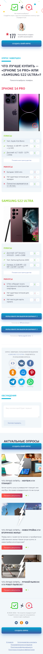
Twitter (22, 386)
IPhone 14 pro (24, 323)
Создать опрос (21, 630)
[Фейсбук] (26, 622)
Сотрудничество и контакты (27, 642)
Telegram (13, 386)
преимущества (21, 160)
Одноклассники (13, 377)
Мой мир (23, 377)
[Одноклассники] (21, 622)
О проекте (9, 642)
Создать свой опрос (21, 44)
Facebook (30, 368)
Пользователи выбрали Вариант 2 (22, 316)
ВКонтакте (21, 368)
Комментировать (14, 423)
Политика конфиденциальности (21, 647)
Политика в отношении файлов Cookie (21, 650)
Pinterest (32, 377)
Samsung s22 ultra (25, 336)
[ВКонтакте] (16, 622)
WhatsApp (30, 386)
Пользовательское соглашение (21, 645)
